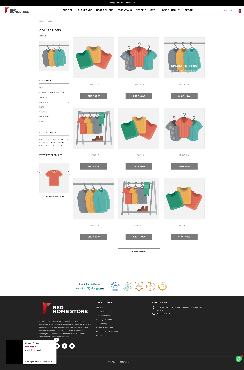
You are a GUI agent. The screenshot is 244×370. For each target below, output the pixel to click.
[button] (54, 102)
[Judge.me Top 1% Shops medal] (162, 286)
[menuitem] (54, 87)
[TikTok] (64, 346)
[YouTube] (72, 346)
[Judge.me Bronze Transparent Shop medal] (150, 286)
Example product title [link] (54, 196)
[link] (93, 57)
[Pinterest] (57, 346)
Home (41, 21)
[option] (54, 182)
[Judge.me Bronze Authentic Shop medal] (138, 286)
